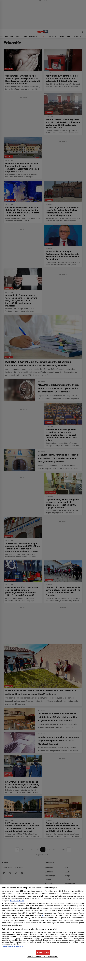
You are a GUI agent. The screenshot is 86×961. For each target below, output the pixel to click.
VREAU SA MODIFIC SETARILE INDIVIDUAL (42, 957)
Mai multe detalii (17, 901)
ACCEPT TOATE (43, 952)
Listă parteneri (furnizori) (12, 946)
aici (42, 915)
